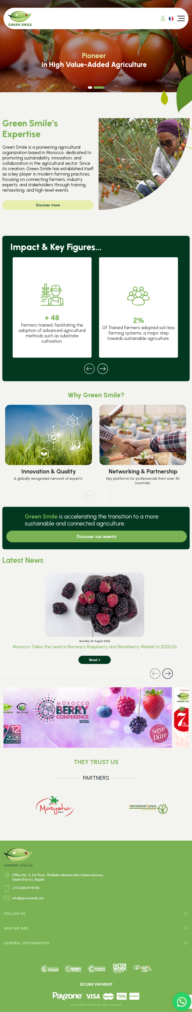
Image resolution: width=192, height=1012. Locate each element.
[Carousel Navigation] (96, 366)
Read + (94, 660)
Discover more (48, 205)
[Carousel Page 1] (90, 87)
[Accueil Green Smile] (20, 18)
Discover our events (96, 536)
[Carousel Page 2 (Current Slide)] (99, 87)
